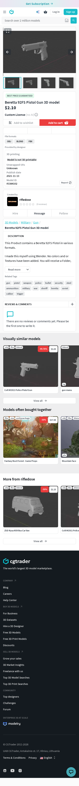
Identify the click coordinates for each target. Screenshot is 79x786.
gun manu (67, 390)
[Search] (74, 20)
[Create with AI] (38, 12)
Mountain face (69, 460)
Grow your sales (12, 658)
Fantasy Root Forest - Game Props (20, 460)
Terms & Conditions (14, 757)
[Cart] (45, 12)
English (46, 758)
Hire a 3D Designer (13, 626)
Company (8, 580)
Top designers (11, 696)
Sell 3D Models (11, 651)
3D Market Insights (13, 665)
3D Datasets (10, 619)
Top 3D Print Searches (15, 684)
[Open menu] (5, 12)
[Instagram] (20, 770)
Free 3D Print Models (15, 639)
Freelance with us (13, 671)
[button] (67, 20)
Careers (7, 593)
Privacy (33, 757)
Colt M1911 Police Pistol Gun (18, 390)
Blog (5, 587)
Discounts (8, 645)
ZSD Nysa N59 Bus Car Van (17, 530)
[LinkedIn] (5, 770)
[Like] (15, 131)
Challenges (9, 703)
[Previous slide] (7, 52)
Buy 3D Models (11, 606)
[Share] (64, 131)
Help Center (10, 600)
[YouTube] (13, 770)
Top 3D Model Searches (16, 677)
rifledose (25, 200)
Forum (7, 709)
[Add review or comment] (72, 304)
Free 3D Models (12, 632)
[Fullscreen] (8, 31)
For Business (10, 613)
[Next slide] (71, 52)
